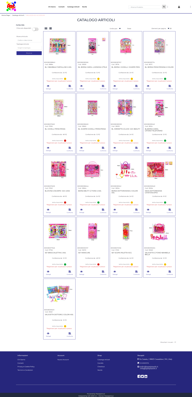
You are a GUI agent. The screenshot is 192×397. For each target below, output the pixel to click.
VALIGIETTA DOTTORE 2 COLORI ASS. (59, 314)
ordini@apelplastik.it (149, 367)
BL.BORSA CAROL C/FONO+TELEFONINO (153, 130)
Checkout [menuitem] (101, 367)
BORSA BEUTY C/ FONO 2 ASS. (89, 191)
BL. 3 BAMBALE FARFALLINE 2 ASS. (58, 67)
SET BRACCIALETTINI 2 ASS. (55, 253)
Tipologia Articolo (22, 44)
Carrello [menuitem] (100, 363)
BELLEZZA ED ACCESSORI (35, 15)
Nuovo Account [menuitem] (63, 360)
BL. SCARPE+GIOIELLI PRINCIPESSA (92, 129)
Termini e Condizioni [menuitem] (25, 370)
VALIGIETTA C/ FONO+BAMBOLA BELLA (157, 253)
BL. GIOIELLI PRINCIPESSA (55, 129)
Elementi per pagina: (159, 28)
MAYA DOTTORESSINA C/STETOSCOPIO (153, 192)
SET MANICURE (84, 253)
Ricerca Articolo (22, 36)
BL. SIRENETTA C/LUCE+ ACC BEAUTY (126, 129)
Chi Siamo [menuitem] (52, 7)
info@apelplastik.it (148, 368)
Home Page (6, 15)
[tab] (47, 29)
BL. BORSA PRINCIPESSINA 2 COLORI (159, 67)
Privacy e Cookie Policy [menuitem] (26, 367)
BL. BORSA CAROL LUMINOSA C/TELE (92, 67)
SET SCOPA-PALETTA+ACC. (122, 253)
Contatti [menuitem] (61, 7)
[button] (164, 7)
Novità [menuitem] (84, 7)
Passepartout (100, 394)
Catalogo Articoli (18, 15)
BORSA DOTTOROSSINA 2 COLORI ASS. (125, 192)
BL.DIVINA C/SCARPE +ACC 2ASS (57, 191)
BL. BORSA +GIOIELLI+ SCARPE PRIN (126, 67)
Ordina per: (114, 28)
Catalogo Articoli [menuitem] (73, 7)
